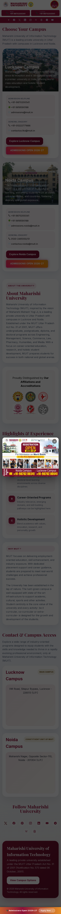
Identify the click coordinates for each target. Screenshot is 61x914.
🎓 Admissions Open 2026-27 (29, 910)
